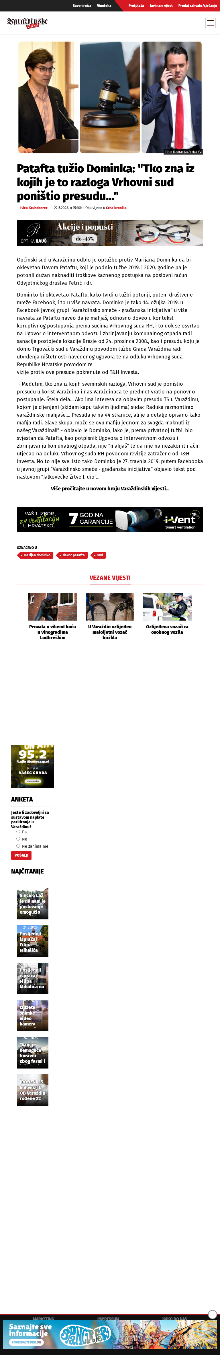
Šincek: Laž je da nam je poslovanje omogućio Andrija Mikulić (33, 904)
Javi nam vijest (161, 6)
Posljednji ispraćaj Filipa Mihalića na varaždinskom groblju (34, 978)
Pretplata (136, 6)
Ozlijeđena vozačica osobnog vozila (167, 629)
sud (100, 555)
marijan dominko (37, 555)
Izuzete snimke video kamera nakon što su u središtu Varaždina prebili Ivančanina (31, 1016)
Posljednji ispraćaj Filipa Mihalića (30, 942)
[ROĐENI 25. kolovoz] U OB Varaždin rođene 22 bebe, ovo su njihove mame (32, 1090)
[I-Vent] (110, 519)
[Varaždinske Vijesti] (27, 22)
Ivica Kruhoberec (34, 208)
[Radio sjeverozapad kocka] (32, 766)
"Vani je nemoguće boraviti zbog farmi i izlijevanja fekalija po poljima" (32, 1053)
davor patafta (74, 555)
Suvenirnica (82, 6)
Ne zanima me (34, 846)
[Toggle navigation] (210, 23)
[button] (21, 616)
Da (24, 832)
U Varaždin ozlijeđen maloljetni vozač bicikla (109, 632)
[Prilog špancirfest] (110, 1334)
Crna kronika (116, 208)
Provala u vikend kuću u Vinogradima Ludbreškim (52, 632)
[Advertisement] (110, 699)
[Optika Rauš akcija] (110, 233)
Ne (24, 839)
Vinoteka (104, 6)
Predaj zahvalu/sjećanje (197, 6)
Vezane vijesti (110, 578)
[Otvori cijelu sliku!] (110, 97)
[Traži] (158, 22)
